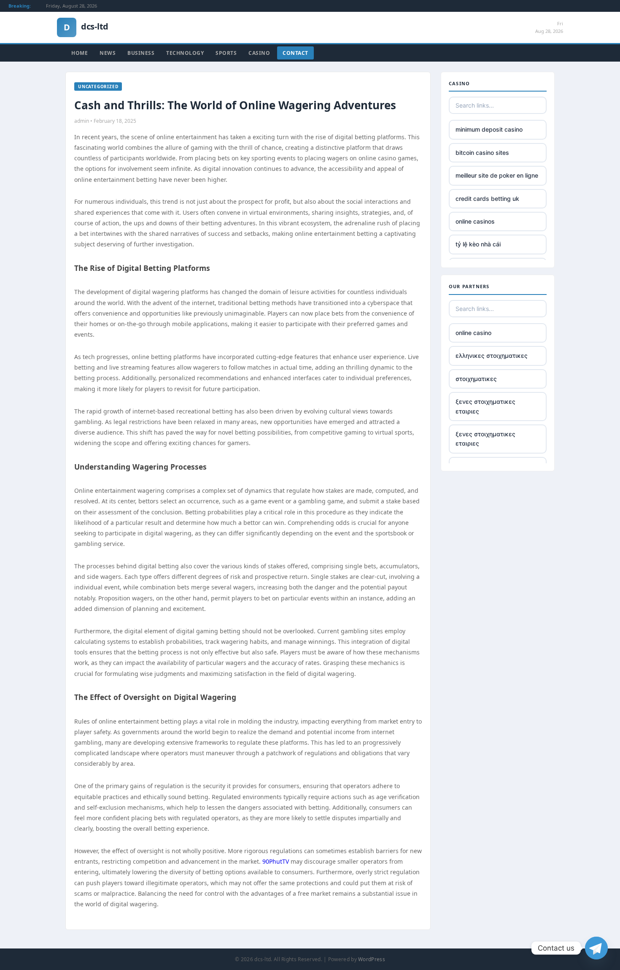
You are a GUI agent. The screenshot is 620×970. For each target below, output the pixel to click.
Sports (226, 53)
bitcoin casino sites (482, 152)
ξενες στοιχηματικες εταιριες (485, 406)
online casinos (475, 221)
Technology (185, 53)
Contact (295, 53)
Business (140, 53)
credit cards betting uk (487, 198)
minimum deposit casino (489, 129)
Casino (259, 53)
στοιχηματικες (476, 378)
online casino (473, 332)
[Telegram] (596, 948)
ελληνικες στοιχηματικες (492, 355)
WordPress (371, 959)
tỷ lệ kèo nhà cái (478, 244)
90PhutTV (275, 861)
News (108, 53)
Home (79, 53)
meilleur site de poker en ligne (497, 175)
